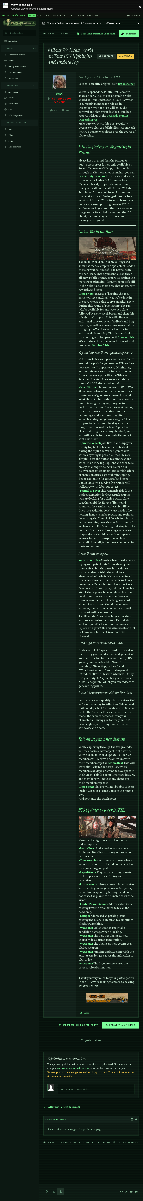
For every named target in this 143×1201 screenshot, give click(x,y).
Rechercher (16, 33)
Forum (32, 16)
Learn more (7, 6)
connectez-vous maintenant (73, 1068)
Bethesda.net (126, 83)
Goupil (59, 94)
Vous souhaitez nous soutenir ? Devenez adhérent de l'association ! (84, 23)
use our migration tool (93, 176)
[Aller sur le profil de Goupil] (59, 81)
